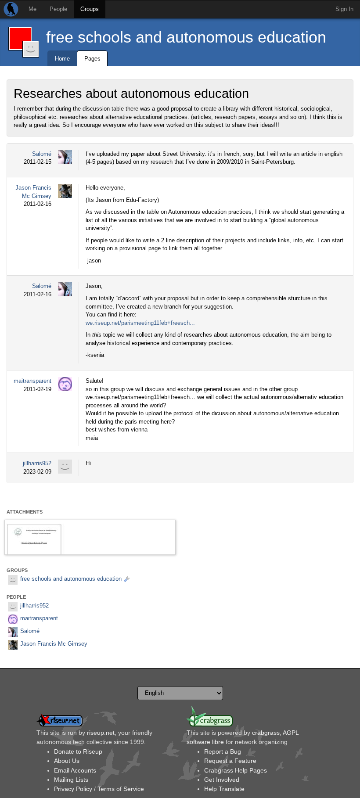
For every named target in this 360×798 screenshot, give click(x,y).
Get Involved (221, 779)
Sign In (344, 9)
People (58, 9)
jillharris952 (37, 463)
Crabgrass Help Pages (235, 770)
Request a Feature (230, 760)
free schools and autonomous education (186, 37)
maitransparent (32, 380)
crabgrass (266, 732)
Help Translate (224, 788)
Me (32, 9)
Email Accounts (75, 770)
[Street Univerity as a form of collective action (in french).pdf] (90, 537)
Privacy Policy (73, 788)
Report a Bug (222, 751)
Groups (89, 9)
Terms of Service (120, 788)
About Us (66, 760)
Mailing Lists (71, 779)
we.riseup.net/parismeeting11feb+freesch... (140, 323)
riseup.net (101, 732)
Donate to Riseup (78, 751)
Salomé (41, 154)
